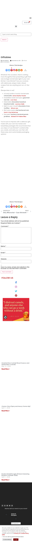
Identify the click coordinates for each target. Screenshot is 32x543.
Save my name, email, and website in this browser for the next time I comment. (15, 267)
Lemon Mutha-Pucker (19, 96)
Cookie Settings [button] (7, 539)
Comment (5, 226)
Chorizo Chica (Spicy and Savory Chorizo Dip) (16, 406)
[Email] (19, 69)
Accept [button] (15, 539)
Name (3, 246)
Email (3, 252)
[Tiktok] (12, 505)
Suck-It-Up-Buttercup (11, 112)
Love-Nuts (13, 100)
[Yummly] (16, 69)
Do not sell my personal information (13, 536)
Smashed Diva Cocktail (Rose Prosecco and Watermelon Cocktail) (15, 363)
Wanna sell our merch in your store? (16, 508)
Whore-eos (14, 108)
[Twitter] (9, 69)
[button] (16, 26)
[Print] (21, 69)
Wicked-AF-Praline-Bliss (18, 116)
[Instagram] (14, 69)
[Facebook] (7, 69)
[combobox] (16, 34)
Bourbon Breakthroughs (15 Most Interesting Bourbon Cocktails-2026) (15, 474)
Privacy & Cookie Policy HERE (15, 534)
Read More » (6, 369)
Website (3, 259)
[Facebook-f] (2, 505)
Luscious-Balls (19, 104)
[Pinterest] (7, 505)
